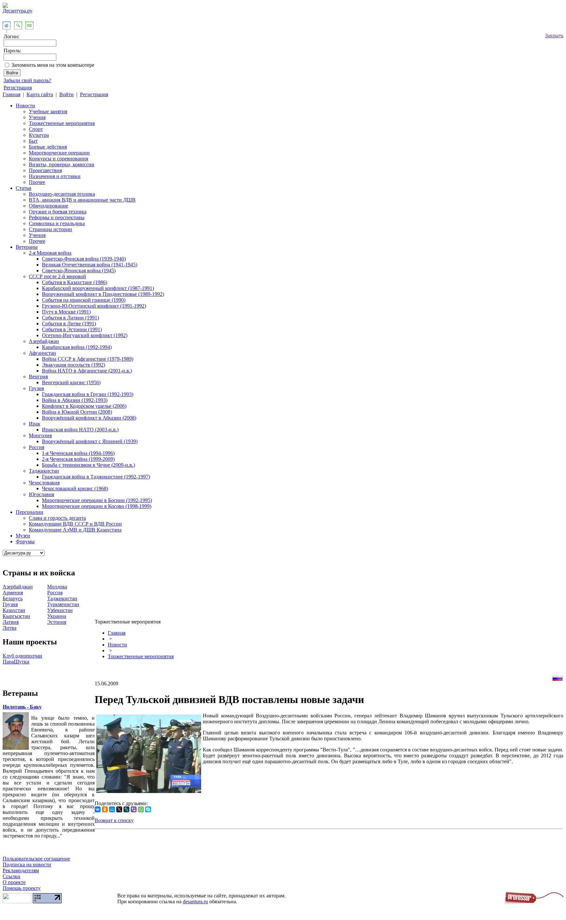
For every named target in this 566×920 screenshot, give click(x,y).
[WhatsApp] (141, 809)
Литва (9, 628)
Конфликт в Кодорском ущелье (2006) (84, 406)
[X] (119, 809)
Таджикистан (44, 471)
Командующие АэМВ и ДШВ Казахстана (75, 529)
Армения (13, 592)
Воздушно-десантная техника (62, 194)
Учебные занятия (48, 111)
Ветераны (27, 247)
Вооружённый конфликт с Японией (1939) (90, 441)
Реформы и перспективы (57, 217)
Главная (11, 94)
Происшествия (45, 170)
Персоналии (29, 512)
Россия (36, 447)
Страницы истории (50, 229)
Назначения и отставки (55, 176)
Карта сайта (40, 94)
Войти (66, 94)
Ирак (34, 423)
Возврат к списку (114, 820)
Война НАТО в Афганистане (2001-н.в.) (87, 370)
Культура (39, 135)
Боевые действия (48, 147)
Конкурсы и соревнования (58, 158)
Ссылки (11, 876)
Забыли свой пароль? (27, 80)
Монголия (40, 435)
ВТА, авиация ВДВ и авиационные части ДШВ (82, 200)
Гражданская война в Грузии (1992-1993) (87, 394)
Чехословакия (44, 482)
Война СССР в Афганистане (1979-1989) (87, 359)
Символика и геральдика (57, 223)
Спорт (36, 129)
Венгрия (38, 376)
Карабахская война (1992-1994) (77, 347)
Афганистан (42, 353)
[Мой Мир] (112, 809)
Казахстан (14, 610)
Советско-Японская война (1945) (79, 270)
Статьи (23, 188)
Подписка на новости (27, 864)
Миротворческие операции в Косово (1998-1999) (96, 506)
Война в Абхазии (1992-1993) (74, 400)
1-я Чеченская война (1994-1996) (78, 453)
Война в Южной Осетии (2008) (77, 412)
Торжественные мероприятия (62, 123)
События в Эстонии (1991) (72, 329)
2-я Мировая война (50, 253)
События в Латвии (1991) (70, 317)
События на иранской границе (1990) (83, 300)
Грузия (36, 388)
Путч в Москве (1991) (66, 312)
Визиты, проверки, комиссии (61, 164)
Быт (33, 141)
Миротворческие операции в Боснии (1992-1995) (97, 500)
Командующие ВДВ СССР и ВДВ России (75, 524)
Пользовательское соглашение (36, 858)
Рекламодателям (21, 870)
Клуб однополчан (22, 655)
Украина (56, 616)
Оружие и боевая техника (57, 211)
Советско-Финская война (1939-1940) (84, 259)
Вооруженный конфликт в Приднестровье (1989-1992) (103, 294)
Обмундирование (48, 205)
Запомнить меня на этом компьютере (52, 65)
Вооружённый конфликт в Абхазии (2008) (89, 418)
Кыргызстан (16, 616)
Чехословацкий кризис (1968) (75, 488)
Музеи (23, 535)
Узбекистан (60, 610)
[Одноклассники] (105, 809)
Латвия (11, 622)
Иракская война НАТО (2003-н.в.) (80, 429)
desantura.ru (195, 901)
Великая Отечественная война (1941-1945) (89, 264)
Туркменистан (63, 604)
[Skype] (148, 809)
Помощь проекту (22, 888)
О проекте (14, 882)
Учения (37, 117)
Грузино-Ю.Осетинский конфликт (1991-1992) (94, 306)
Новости (25, 105)
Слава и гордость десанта (57, 518)
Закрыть (554, 35)
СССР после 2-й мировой (57, 276)
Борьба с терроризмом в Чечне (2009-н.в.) (88, 465)
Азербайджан (44, 341)
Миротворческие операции (59, 152)
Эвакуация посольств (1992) (73, 365)
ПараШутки (16, 661)
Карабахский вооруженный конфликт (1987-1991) (98, 288)
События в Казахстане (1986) (74, 282)
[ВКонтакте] (98, 809)
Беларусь (13, 598)
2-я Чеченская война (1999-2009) (78, 459)
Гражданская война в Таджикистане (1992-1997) (96, 476)
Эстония (56, 622)
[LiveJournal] (126, 809)
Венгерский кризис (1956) (71, 382)
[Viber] (134, 809)
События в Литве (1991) (69, 323)
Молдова (57, 586)
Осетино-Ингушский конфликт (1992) (84, 335)
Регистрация (18, 87)
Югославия (41, 494)
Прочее (37, 182)
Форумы (25, 541)
